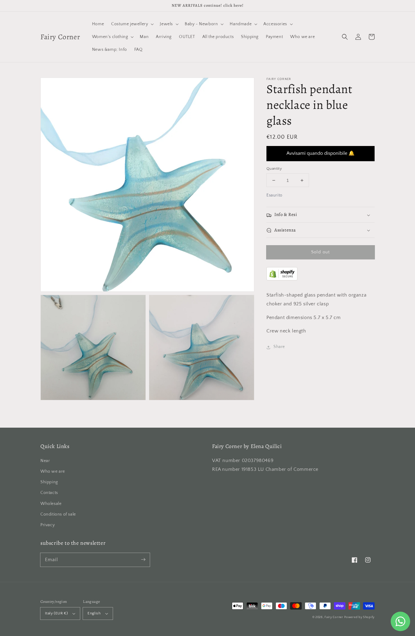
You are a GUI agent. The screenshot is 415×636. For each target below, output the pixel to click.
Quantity (274, 168)
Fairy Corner (333, 617)
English (94, 613)
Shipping (49, 482)
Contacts (49, 492)
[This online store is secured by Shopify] (281, 279)
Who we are (52, 471)
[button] (345, 36)
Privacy (47, 525)
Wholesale (50, 503)
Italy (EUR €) (56, 613)
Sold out (320, 252)
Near (45, 460)
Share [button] (279, 347)
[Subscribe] (143, 559)
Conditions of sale (58, 514)
